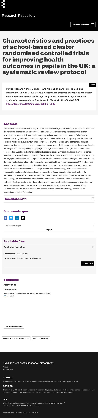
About (5, 367)
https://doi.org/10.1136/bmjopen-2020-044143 (30, 104)
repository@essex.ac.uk (69, 381)
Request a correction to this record (16, 338)
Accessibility (8, 369)
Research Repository (18, 15)
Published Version (14, 247)
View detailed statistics (13, 327)
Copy (92, 84)
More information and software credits (58, 392)
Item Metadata (15, 199)
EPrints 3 (51, 390)
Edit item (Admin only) (41, 338)
